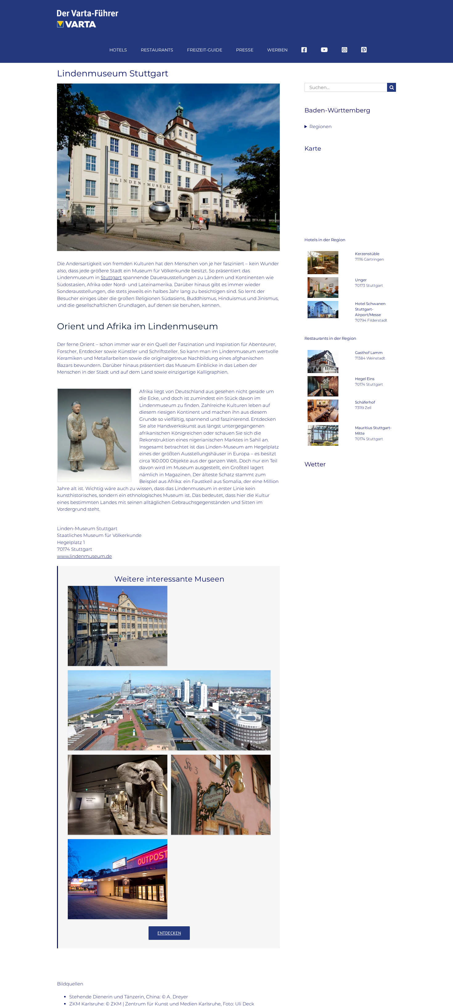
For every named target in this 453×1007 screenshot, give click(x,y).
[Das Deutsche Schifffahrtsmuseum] (169, 710)
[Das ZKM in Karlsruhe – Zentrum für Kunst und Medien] (117, 626)
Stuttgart (111, 277)
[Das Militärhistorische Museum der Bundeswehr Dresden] (117, 795)
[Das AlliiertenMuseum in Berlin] (117, 879)
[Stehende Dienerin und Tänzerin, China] (94, 391)
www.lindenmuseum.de (84, 556)
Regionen (320, 126)
